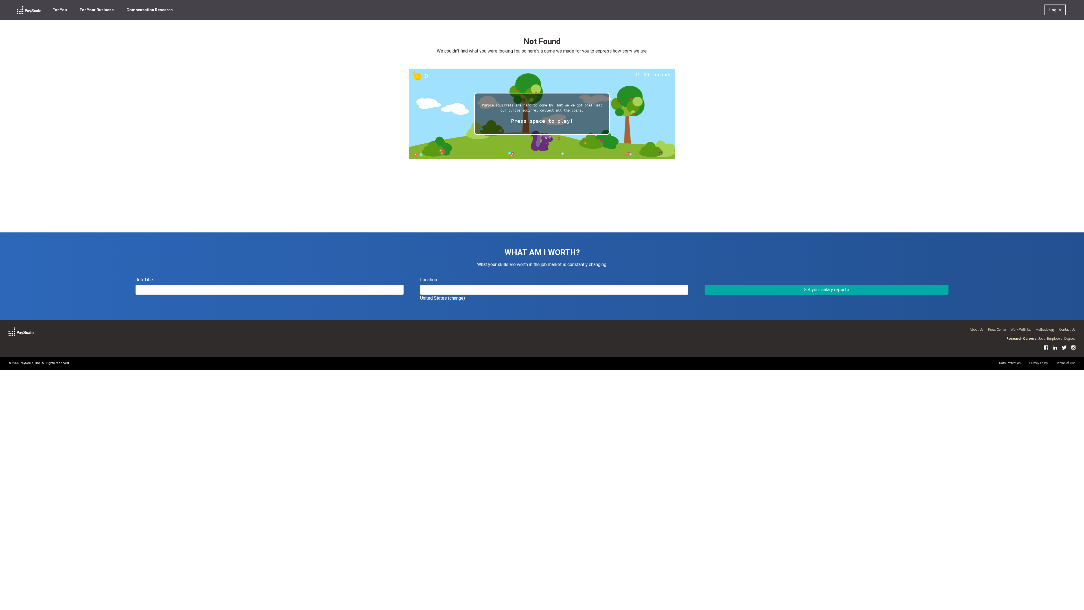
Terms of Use (1066, 363)
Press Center (997, 330)
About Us (977, 330)
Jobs (1041, 339)
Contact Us (1067, 330)
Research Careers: (1021, 339)
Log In (1055, 10)
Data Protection (1010, 363)
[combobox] (554, 290)
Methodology (1045, 330)
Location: (429, 279)
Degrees (1070, 339)
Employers (1055, 339)
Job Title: (145, 279)
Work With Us (1021, 330)
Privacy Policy (1038, 363)
